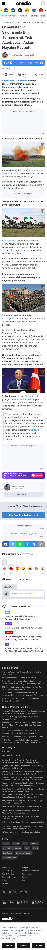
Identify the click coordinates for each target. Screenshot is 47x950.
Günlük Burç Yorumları (12, 848)
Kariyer (25, 867)
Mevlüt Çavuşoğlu (26, 396)
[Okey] (20, 10)
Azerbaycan (8, 80)
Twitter (6, 843)
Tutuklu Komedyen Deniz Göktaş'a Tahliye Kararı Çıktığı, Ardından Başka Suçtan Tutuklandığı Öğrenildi (23, 638)
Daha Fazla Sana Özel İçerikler (22, 515)
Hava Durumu (7, 751)
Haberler (5, 22)
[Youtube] (21, 892)
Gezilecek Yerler (9, 857)
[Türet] (40, 10)
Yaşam (8, 624)
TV (7, 644)
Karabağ (34, 429)
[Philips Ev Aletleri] (13, 10)
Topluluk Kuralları (9, 877)
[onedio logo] (22, 918)
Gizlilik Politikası (8, 874)
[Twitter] (15, 892)
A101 (27, 848)
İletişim (5, 883)
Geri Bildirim (7, 871)
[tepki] (4, 568)
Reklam (5, 880)
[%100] (27, 10)
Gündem (15, 22)
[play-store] (23, 902)
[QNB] (33, 10)
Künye (24, 877)
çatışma (6, 402)
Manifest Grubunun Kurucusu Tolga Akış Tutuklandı (22, 736)
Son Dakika (7, 853)
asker (4, 188)
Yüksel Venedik (22, 55)
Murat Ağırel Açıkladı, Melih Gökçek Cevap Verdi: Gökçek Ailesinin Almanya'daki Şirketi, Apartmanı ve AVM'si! (22, 725)
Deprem (16, 843)
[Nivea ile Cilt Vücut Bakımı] (6, 10)
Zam (25, 843)
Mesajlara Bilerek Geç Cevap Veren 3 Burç (23, 628)
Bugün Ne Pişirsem (23, 853)
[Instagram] (4, 892)
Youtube (34, 843)
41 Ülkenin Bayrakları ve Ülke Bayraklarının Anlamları (23, 822)
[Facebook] (10, 892)
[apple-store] (9, 902)
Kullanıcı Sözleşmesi (30, 871)
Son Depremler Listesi (11, 756)
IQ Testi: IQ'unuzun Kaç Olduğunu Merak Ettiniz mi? (22, 832)
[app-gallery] (38, 902)
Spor (7, 612)
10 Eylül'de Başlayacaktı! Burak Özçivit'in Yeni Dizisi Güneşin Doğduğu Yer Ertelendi (24, 649)
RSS (23, 880)
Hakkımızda (6, 867)
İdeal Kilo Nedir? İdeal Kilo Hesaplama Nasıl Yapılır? (22, 806)
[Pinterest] (26, 892)
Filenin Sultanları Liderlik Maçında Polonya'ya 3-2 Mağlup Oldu (20, 617)
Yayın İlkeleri (27, 874)
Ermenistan (21, 80)
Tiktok (35, 848)
